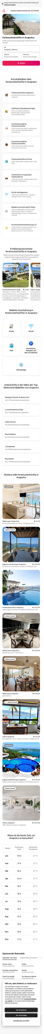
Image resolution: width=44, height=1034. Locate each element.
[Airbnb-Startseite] (4, 10)
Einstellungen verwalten (21, 1021)
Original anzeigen (10, 5)
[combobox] (21, 49)
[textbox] (12, 57)
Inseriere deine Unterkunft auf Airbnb (25, 11)
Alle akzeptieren (21, 1010)
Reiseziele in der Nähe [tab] (9, 958)
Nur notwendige (21, 1015)
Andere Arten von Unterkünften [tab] (30, 958)
